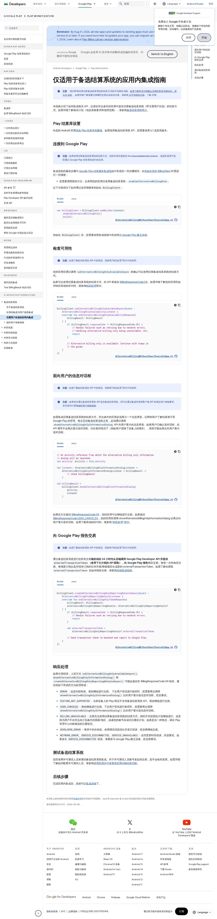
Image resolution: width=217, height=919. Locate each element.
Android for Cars (111, 869)
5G (76, 879)
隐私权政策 (80, 874)
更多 (106, 3)
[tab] (60, 198)
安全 (49, 864)
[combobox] (133, 4)
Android (51, 854)
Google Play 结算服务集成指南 (96, 171)
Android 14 (137, 869)
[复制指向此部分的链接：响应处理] (71, 667)
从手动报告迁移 (137, 95)
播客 (49, 884)
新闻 (49, 874)
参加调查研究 (195, 869)
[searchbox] (21, 28)
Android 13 (137, 874)
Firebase (115, 897)
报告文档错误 (195, 859)
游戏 (77, 854)
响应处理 (91, 285)
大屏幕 (106, 854)
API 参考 (164, 864)
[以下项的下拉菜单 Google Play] (96, 4)
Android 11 (137, 884)
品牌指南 (72, 911)
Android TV (109, 874)
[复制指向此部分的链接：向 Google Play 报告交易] (99, 536)
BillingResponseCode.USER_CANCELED (75, 518)
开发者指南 (165, 859)
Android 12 (137, 879)
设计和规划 (60, 3)
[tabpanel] (117, 215)
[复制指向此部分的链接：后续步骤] (71, 777)
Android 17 (137, 854)
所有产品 (160, 897)
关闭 (188, 37)
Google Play (85, 3)
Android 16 (137, 859)
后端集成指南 (124, 570)
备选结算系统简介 (137, 110)
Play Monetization (40, 16)
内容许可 (77, 798)
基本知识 (37, 3)
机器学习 (79, 859)
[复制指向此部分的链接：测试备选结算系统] (87, 753)
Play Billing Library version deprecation (105, 39)
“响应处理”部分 (120, 522)
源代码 (50, 869)
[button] (20, 302)
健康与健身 (80, 864)
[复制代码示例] (179, 207)
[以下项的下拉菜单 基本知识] (46, 4)
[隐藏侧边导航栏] (38, 913)
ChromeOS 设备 (111, 864)
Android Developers (62, 68)
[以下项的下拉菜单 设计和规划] (70, 4)
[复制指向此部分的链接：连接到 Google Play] (90, 144)
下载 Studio (166, 869)
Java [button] (73, 198)
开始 (204, 37)
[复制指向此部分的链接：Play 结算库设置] (84, 124)
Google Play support (199, 864)
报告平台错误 (195, 854)
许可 (63, 911)
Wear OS (107, 859)
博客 (49, 879)
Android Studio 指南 (170, 854)
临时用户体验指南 (87, 405)
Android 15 (137, 864)
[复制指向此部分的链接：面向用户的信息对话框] (94, 376)
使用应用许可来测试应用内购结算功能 (115, 763)
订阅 (181, 911)
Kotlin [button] (60, 198)
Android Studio (195, 3)
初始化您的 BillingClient (157, 171)
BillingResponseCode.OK (134, 282)
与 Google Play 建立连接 (133, 235)
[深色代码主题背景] (175, 207)
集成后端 (91, 783)
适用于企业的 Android (58, 859)
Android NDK (166, 874)
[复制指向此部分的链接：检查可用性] (75, 249)
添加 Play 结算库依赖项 (89, 130)
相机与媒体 (80, 869)
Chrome (101, 897)
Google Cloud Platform (138, 897)
